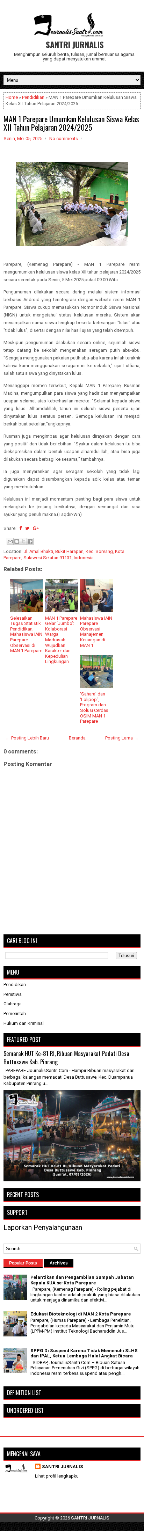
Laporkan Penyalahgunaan (42, 1227)
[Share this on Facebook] (20, 528)
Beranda (77, 738)
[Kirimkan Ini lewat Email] (10, 541)
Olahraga (12, 1003)
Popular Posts (23, 1263)
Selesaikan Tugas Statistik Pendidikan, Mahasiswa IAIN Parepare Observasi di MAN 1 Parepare (26, 634)
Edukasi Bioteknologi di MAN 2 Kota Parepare (80, 1314)
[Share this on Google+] (36, 528)
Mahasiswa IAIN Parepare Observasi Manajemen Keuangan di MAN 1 (96, 631)
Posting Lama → (121, 738)
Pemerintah (14, 1013)
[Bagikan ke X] (23, 541)
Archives (59, 1263)
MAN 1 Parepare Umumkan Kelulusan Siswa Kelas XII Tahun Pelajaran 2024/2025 (71, 123)
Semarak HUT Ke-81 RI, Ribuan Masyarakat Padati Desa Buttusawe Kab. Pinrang (66, 1057)
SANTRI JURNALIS (75, 44)
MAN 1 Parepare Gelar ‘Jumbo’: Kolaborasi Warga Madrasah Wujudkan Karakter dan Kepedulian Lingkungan (61, 639)
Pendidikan (33, 97)
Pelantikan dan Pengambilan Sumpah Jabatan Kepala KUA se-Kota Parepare (82, 1280)
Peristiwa (12, 994)
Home (12, 97)
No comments (63, 138)
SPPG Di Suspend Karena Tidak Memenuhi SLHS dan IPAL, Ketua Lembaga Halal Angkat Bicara (84, 1353)
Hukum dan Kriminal (23, 1023)
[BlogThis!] (16, 541)
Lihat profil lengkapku (57, 1476)
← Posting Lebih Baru (27, 738)
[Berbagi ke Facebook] (30, 541)
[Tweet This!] (27, 528)
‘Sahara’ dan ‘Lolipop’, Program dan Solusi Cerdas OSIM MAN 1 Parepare (94, 707)
